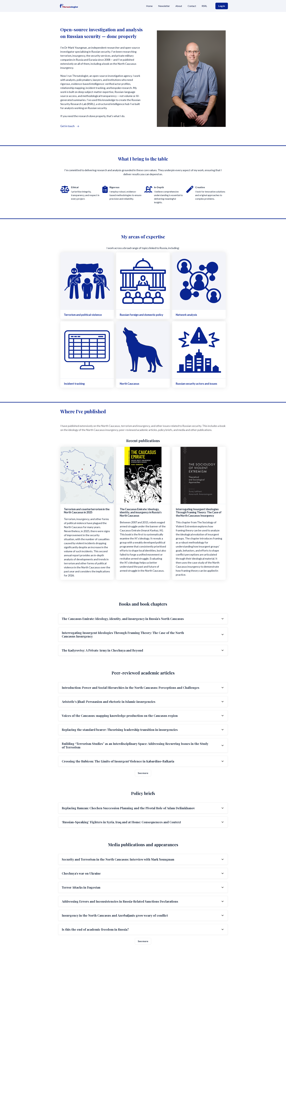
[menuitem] (149, 6)
